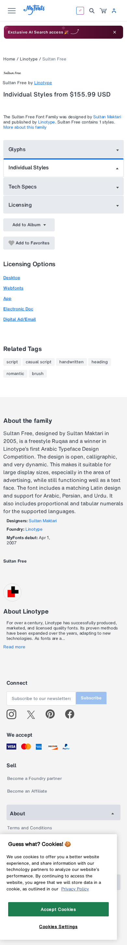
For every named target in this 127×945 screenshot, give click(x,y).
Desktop (11, 278)
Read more (14, 647)
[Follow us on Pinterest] (53, 714)
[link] (103, 10)
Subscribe (91, 698)
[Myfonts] (34, 13)
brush (38, 373)
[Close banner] (114, 32)
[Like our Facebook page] (72, 714)
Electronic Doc (18, 309)
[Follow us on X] (33, 714)
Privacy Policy (75, 889)
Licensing (20, 205)
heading (100, 362)
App (7, 298)
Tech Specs (22, 186)
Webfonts (13, 288)
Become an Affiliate (27, 791)
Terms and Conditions (29, 828)
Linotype (29, 59)
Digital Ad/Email (19, 319)
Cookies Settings (58, 926)
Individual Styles (28, 167)
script (12, 362)
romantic (15, 373)
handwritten (71, 362)
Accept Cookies (58, 909)
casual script (38, 362)
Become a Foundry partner (34, 778)
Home (9, 59)
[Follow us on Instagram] (14, 714)
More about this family (25, 127)
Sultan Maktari (107, 117)
